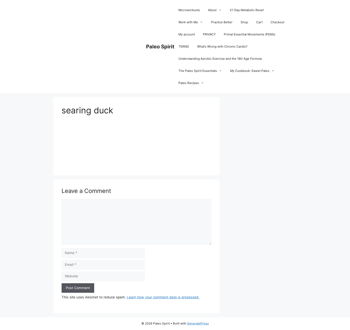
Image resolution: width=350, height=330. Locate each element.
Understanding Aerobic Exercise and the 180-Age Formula (220, 59)
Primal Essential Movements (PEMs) (249, 34)
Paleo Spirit (160, 47)
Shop (244, 22)
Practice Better (222, 22)
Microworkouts (189, 10)
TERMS (183, 46)
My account (186, 34)
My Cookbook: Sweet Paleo (249, 71)
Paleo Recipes (188, 83)
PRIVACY (209, 34)
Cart (259, 22)
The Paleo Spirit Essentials (197, 71)
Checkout (277, 22)
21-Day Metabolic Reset (247, 10)
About (212, 10)
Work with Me (188, 22)
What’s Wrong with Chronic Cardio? (222, 46)
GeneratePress (198, 323)
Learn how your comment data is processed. (163, 297)
